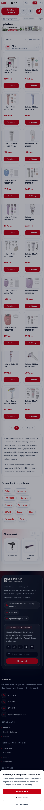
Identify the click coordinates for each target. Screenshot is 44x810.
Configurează (22, 804)
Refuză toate (22, 798)
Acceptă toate (22, 791)
